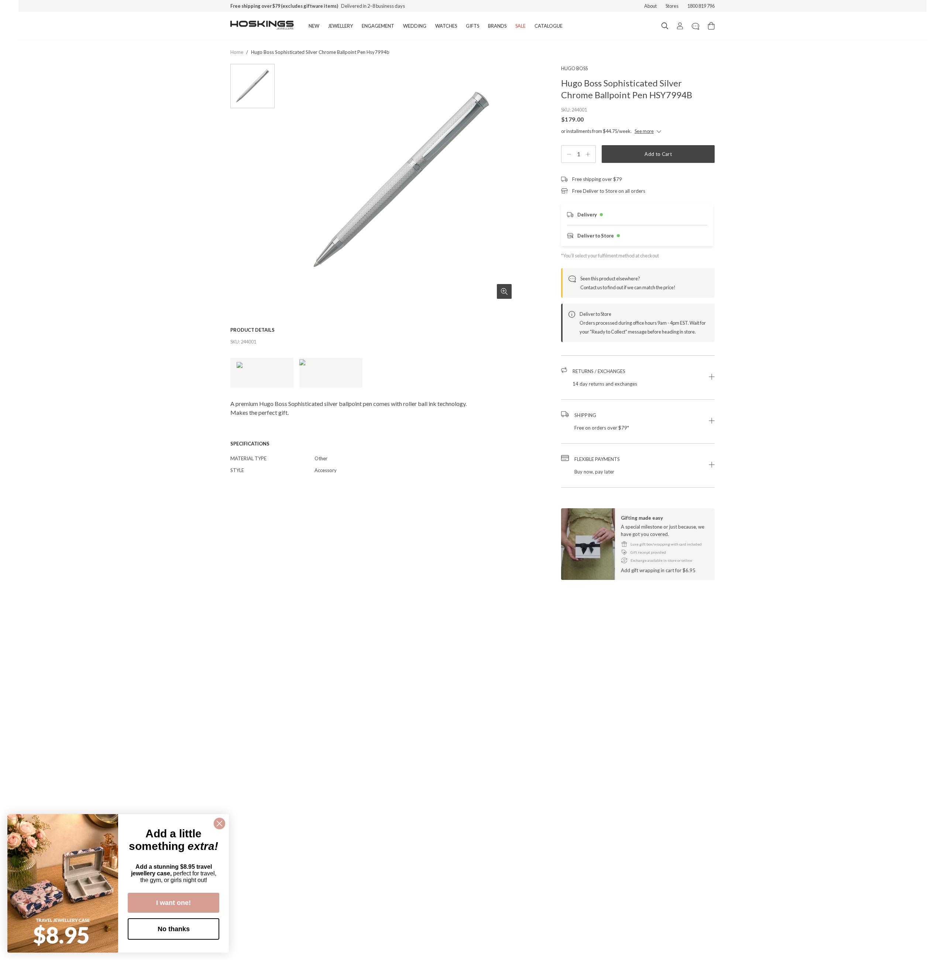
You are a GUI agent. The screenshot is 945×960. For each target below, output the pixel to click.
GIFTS (472, 26)
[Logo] (262, 26)
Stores (672, 6)
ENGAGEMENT (378, 26)
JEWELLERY (340, 26)
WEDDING (414, 26)
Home (236, 52)
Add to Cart (658, 154)
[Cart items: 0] (711, 26)
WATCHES (446, 26)
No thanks (174, 929)
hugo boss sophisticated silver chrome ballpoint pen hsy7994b (320, 52)
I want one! (173, 902)
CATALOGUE (549, 26)
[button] (638, 377)
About (650, 6)
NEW (314, 26)
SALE (520, 26)
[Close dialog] (219, 823)
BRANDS (497, 26)
